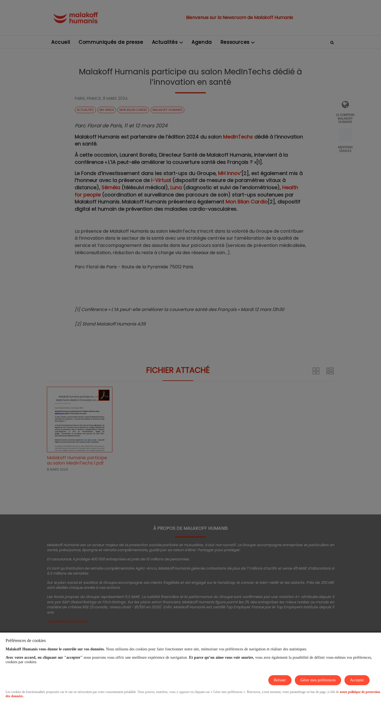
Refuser (280, 680)
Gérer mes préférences (318, 680)
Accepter (357, 680)
